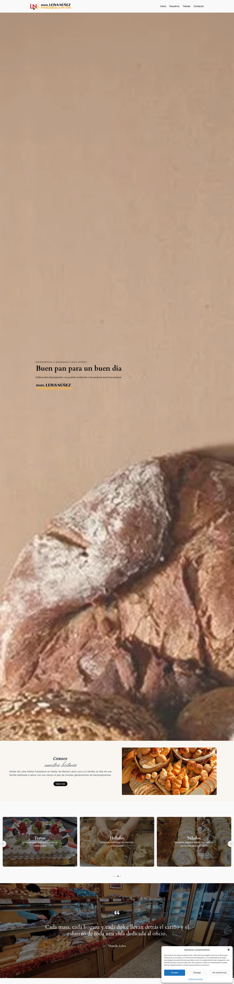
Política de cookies (195, 979)
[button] (228, 949)
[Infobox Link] (40, 842)
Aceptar (174, 972)
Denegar (197, 972)
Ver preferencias (219, 972)
